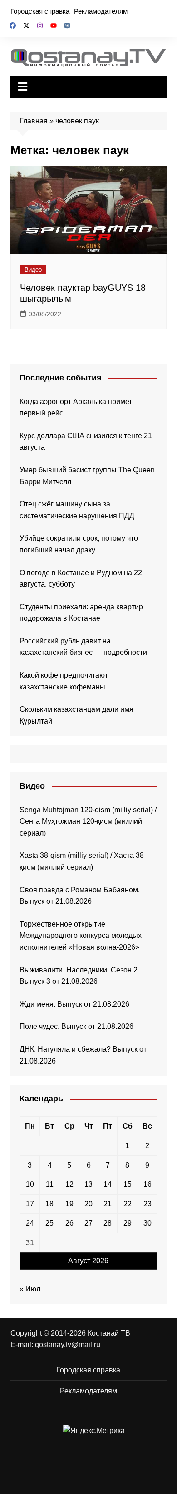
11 (50, 1184)
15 (127, 1184)
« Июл (30, 1289)
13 (88, 1184)
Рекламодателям (101, 11)
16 (147, 1184)
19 (69, 1204)
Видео (33, 269)
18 (49, 1204)
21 (107, 1204)
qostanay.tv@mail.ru (67, 1344)
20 (88, 1204)
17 (30, 1204)
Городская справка (39, 11)
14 (107, 1184)
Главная (34, 121)
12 (69, 1184)
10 (30, 1184)
